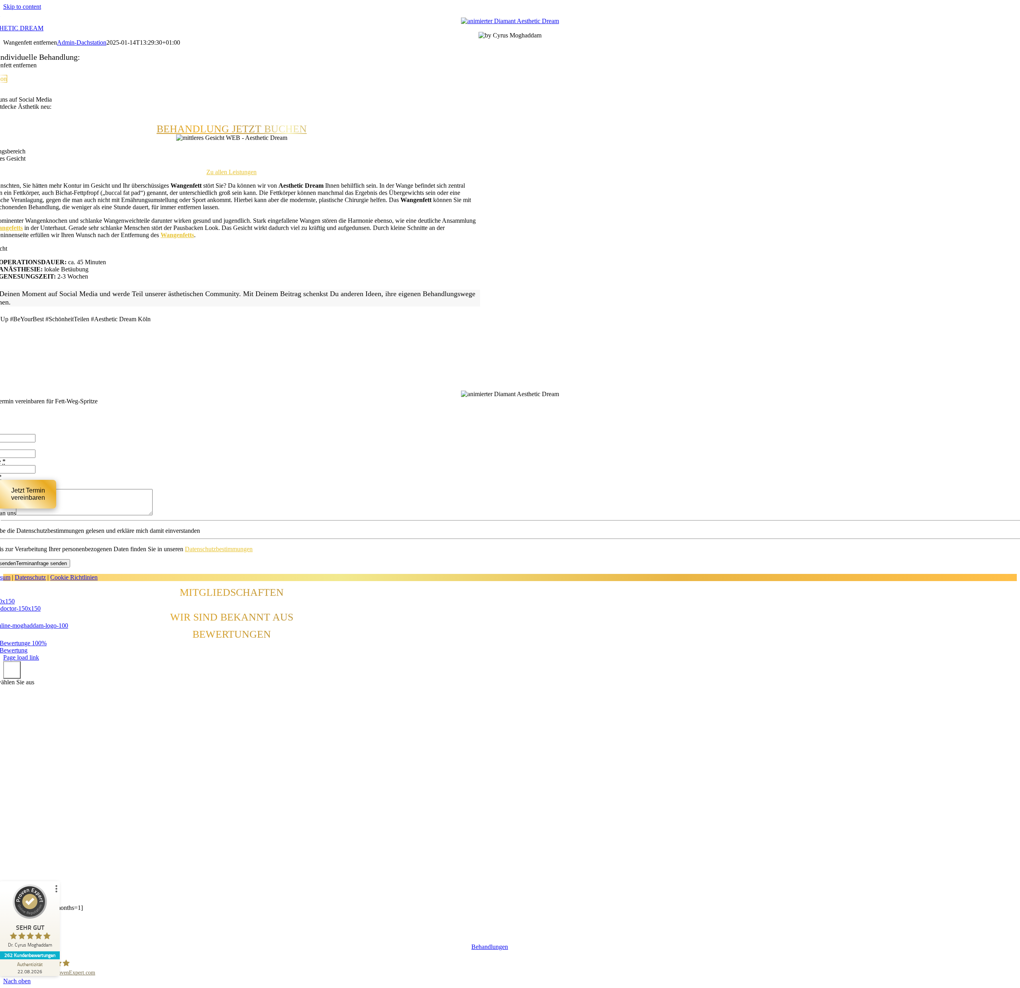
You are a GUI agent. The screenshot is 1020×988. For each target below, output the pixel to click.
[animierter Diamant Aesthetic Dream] (510, 21)
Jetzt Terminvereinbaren (28, 494)
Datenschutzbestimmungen (219, 549)
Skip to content (22, 6)
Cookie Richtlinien (74, 577)
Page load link (21, 657)
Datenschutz (30, 577)
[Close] (12, 670)
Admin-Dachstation (81, 42)
